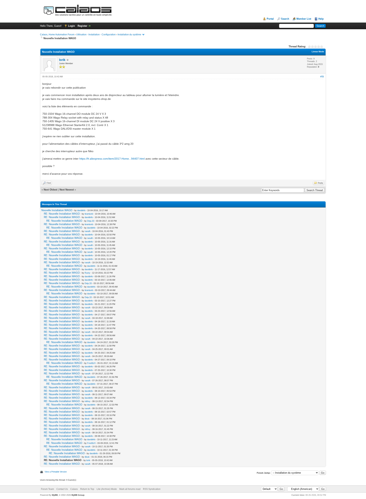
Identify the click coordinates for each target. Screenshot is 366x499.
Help (321, 18)
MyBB (55, 495)
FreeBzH (91, 363)
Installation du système (129, 34)
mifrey (87, 401)
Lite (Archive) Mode (107, 489)
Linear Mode (318, 51)
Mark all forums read (129, 489)
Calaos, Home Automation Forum (57, 34)
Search (285, 18)
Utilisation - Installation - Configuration (96, 34)
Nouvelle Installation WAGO (56, 210)
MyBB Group (77, 495)
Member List (303, 18)
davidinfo (81, 210)
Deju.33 (90, 221)
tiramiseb (89, 214)
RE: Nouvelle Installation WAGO (62, 213)
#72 (322, 76)
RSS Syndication (152, 489)
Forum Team (47, 489)
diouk (87, 418)
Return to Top (87, 489)
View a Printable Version (56, 472)
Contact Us (62, 489)
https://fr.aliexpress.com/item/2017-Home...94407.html (112, 158)
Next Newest (66, 189)
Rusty (87, 273)
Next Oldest (50, 189)
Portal (270, 18)
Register (82, 25)
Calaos (74, 489)
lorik (62, 59)
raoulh (87, 231)
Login (71, 25)
